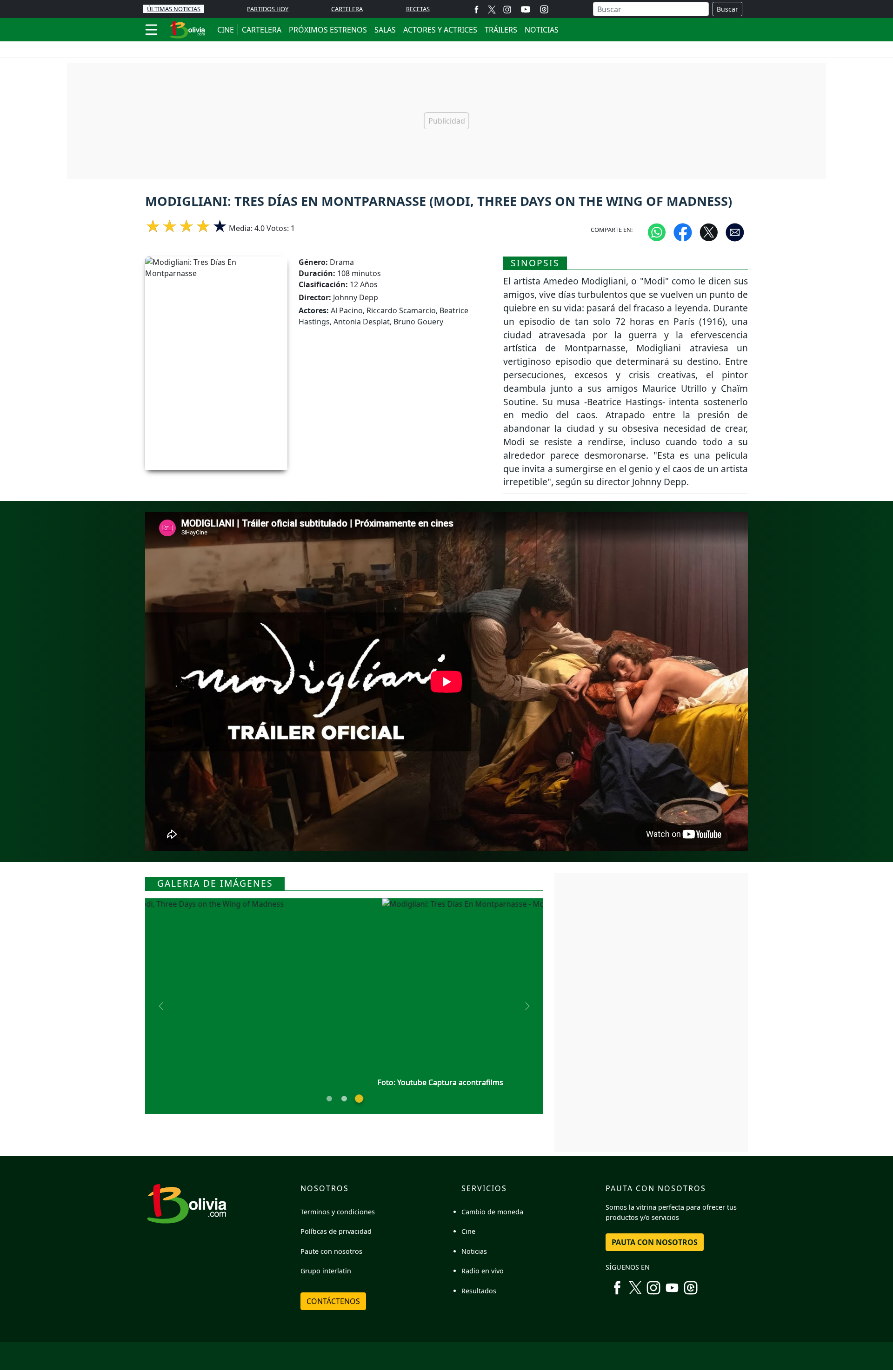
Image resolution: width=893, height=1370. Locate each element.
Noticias (542, 30)
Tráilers (501, 30)
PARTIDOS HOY (267, 9)
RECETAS (418, 9)
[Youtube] (526, 9)
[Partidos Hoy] (544, 9)
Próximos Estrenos (328, 30)
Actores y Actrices (440, 30)
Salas (385, 30)
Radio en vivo (482, 1270)
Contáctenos (333, 1301)
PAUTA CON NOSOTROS (655, 1242)
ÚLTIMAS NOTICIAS (173, 9)
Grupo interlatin (325, 1270)
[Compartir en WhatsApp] (656, 231)
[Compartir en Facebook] (682, 231)
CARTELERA (347, 9)
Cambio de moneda (492, 1211)
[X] (492, 9)
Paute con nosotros (331, 1251)
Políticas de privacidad (336, 1231)
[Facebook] (476, 9)
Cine (468, 1231)
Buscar (727, 9)
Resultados (478, 1290)
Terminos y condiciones (337, 1211)
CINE (225, 30)
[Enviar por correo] (735, 231)
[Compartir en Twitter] (709, 231)
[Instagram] (507, 9)
